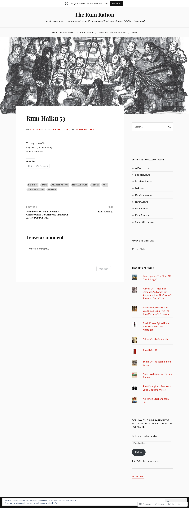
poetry (95, 185)
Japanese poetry (59, 185)
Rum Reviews (142, 208)
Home (134, 32)
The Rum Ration (94, 14)
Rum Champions (143, 194)
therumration (59, 130)
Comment (103, 269)
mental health (80, 185)
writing (52, 190)
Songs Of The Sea (144, 221)
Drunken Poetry (84, 130)
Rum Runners (142, 215)
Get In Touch (86, 32)
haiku (44, 185)
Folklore (139, 188)
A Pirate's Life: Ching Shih (156, 338)
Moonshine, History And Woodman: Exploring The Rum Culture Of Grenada (156, 311)
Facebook (138, 476)
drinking (33, 185)
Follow (138, 452)
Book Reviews (142, 174)
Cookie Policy (54, 503)
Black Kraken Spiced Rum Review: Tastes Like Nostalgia (156, 326)
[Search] (169, 126)
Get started (116, 3)
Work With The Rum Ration (112, 32)
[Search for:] (152, 126)
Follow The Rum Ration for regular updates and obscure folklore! (152, 423)
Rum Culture (141, 201)
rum (105, 185)
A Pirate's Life (142, 168)
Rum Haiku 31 (150, 350)
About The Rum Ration (63, 32)
